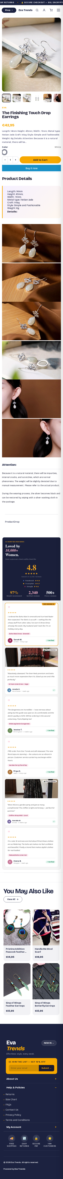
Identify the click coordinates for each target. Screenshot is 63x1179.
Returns (10, 1094)
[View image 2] (16, 98)
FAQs (8, 1104)
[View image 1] (6, 98)
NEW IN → (49, 1043)
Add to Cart (40, 160)
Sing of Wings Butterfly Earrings (45, 1004)
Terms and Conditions (18, 1120)
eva (4, 108)
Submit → (46, 1068)
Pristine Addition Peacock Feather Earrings (15, 950)
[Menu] (58, 10)
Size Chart (11, 1099)
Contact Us (12, 1109)
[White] (4, 152)
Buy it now (32, 168)
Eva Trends (20, 1169)
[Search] (37, 10)
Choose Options (47, 940)
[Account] (44, 10)
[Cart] (51, 10)
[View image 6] (57, 98)
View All (11, 899)
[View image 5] (47, 98)
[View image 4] (37, 98)
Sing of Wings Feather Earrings (15, 1004)
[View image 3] (27, 98)
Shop (7, 10)
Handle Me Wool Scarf (44, 950)
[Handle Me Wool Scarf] (46, 927)
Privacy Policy (13, 1114)
